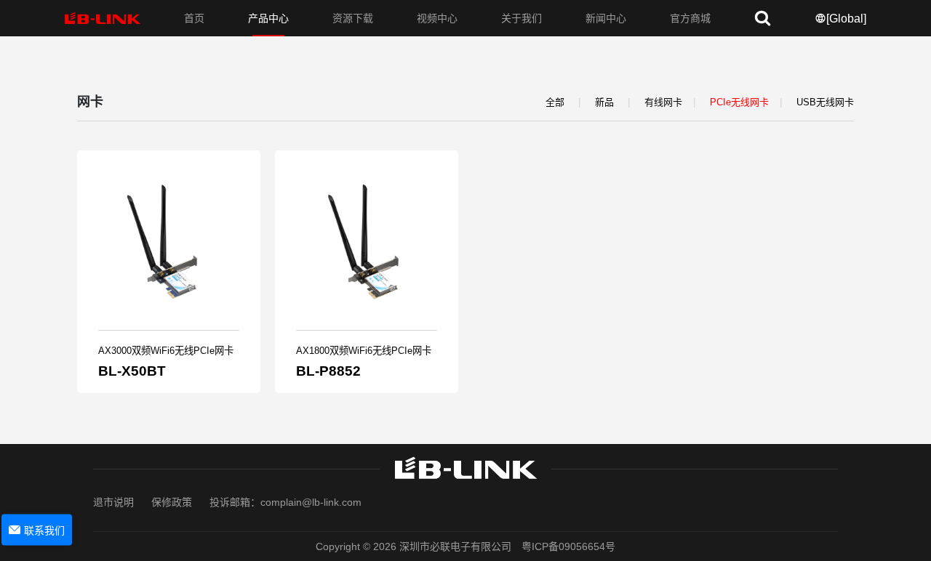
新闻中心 (606, 18)
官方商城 (690, 18)
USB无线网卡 (825, 102)
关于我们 (521, 18)
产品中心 (268, 18)
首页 (194, 18)
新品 (604, 102)
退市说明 (113, 502)
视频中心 (437, 18)
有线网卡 (663, 102)
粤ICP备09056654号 (568, 546)
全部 (555, 102)
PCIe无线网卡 (739, 102)
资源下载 (352, 18)
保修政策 (171, 502)
